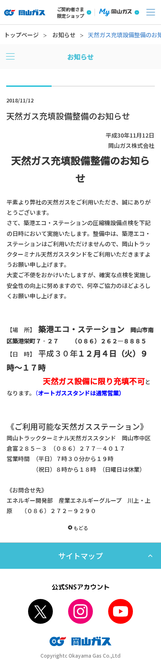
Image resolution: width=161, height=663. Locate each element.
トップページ (21, 35)
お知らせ (64, 35)
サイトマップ (80, 555)
